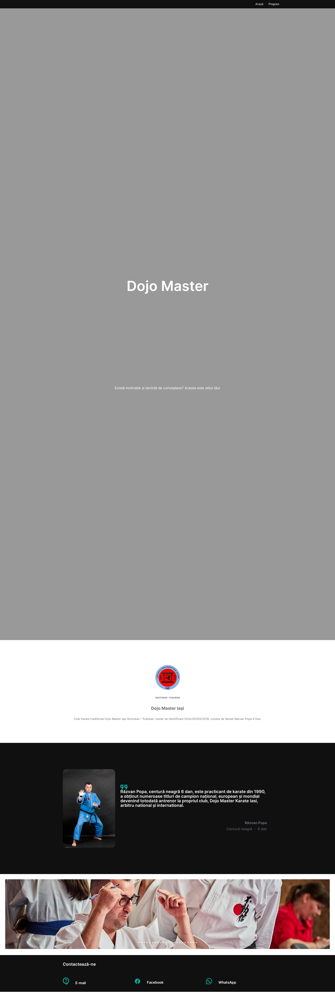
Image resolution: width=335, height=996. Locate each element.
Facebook (155, 982)
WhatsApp (227, 982)
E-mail (80, 983)
